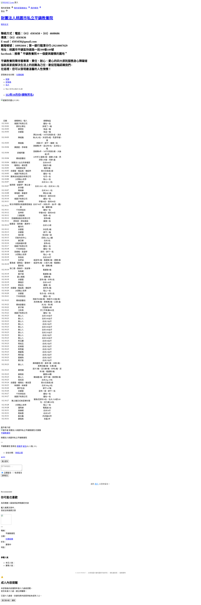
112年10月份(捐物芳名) (20, 94)
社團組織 (20, 75)
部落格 (8, 82)
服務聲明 (123, 573)
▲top (3, 457)
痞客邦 (19, 446)
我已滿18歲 (6, 600)
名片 (7, 85)
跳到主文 (4, 24)
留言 (25, 446)
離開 (13, 600)
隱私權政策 (113, 573)
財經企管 (19, 453)
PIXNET (83, 573)
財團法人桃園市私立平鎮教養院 (27, 18)
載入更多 (5, 461)
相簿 (7, 79)
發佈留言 (5, 475)
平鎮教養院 (5, 433)
